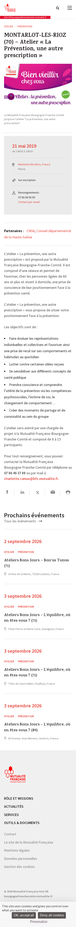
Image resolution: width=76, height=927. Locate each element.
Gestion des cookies (19, 866)
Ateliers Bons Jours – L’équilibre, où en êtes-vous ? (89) (37, 728)
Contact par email (29, 202)
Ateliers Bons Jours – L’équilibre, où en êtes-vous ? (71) (37, 618)
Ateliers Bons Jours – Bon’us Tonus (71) (36, 563)
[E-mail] (53, 492)
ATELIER (8, 26)
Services (11, 814)
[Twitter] (37, 492)
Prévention (24, 26)
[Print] (68, 492)
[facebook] (7, 492)
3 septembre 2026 (23, 596)
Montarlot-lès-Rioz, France (34, 164)
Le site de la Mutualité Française (28, 842)
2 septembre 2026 (23, 541)
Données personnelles (20, 858)
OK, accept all (24, 915)
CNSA (31, 230)
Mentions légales (17, 850)
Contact (10, 834)
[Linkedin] (22, 492)
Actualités (14, 806)
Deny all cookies (52, 915)
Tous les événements (20, 521)
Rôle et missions (18, 798)
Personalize (38, 921)
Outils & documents (22, 822)
